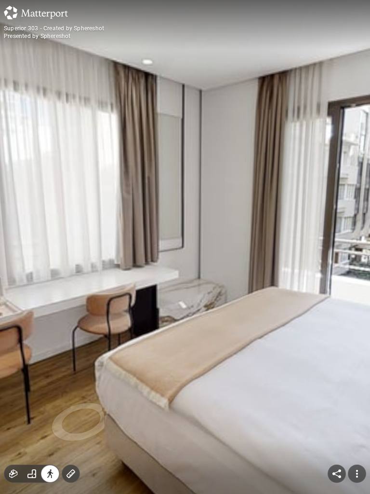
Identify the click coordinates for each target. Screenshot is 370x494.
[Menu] (357, 474)
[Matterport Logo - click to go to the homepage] (36, 12)
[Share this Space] (337, 474)
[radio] (13, 473)
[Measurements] (71, 474)
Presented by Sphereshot (37, 36)
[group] (32, 474)
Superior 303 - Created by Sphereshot (54, 28)
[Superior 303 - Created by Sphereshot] (185, 247)
